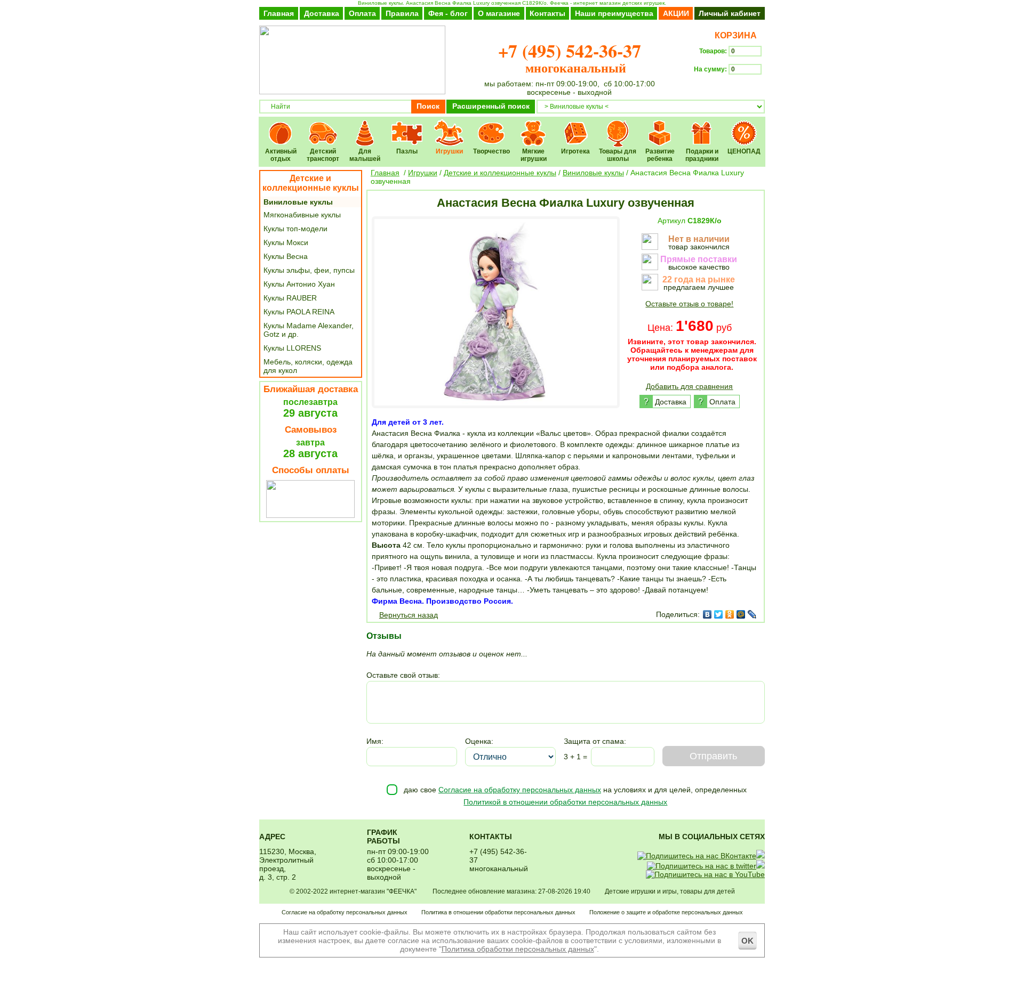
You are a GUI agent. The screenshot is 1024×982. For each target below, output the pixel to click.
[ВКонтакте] (707, 614)
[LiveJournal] (752, 614)
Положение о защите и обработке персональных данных (666, 912)
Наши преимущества (614, 13)
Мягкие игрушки (533, 126)
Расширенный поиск (491, 106)
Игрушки (449, 126)
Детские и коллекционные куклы (310, 183)
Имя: (374, 741)
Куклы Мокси (285, 242)
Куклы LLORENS (292, 348)
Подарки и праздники (702, 126)
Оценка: (479, 741)
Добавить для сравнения (689, 386)
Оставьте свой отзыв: (403, 675)
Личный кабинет (730, 13)
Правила (402, 13)
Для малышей (365, 126)
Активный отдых (280, 126)
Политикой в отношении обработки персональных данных (565, 802)
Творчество (491, 126)
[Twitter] (718, 614)
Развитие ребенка (660, 126)
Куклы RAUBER (290, 298)
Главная (278, 13)
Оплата (362, 13)
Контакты (547, 13)
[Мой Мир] (741, 614)
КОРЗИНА (733, 35)
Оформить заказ (729, 88)
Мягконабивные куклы (302, 214)
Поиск (428, 106)
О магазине (499, 13)
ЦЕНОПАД (744, 126)
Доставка (321, 13)
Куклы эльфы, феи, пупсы (309, 270)
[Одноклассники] (729, 614)
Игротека (575, 126)
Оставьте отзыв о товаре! (689, 303)
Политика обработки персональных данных (518, 949)
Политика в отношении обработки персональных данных (498, 912)
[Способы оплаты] (310, 515)
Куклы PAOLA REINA (298, 311)
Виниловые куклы (298, 202)
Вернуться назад (408, 615)
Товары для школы (617, 126)
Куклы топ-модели (295, 228)
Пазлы (407, 126)
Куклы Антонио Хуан (299, 284)
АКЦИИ (676, 13)
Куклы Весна (285, 256)
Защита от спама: (595, 741)
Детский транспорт (322, 126)
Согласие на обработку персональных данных (519, 789)
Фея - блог (448, 13)
